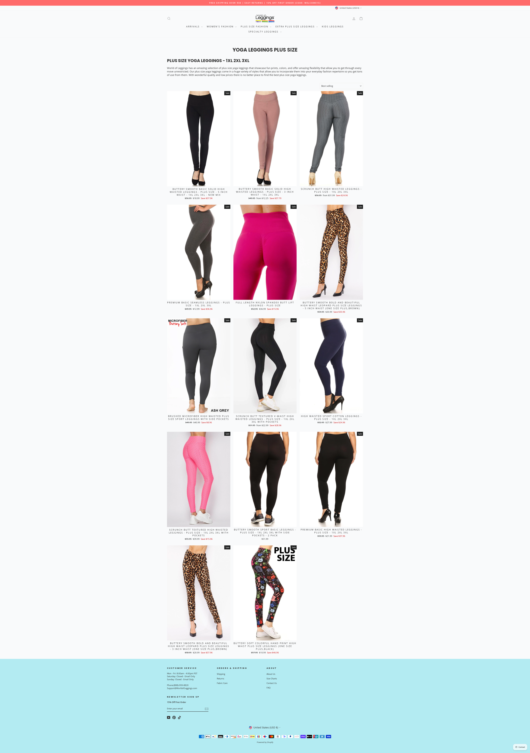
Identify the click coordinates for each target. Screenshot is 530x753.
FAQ (269, 687)
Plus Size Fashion (255, 26)
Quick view (198, 183)
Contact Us (272, 683)
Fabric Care (222, 683)
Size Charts (272, 678)
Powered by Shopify (265, 742)
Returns (220, 678)
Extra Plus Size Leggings (295, 26)
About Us (271, 674)
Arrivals (193, 26)
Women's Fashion (220, 26)
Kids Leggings (333, 26)
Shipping (221, 674)
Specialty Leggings (263, 31)
